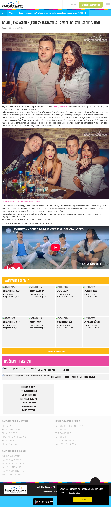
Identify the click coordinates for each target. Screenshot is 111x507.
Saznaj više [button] (74, 492)
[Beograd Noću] (15, 489)
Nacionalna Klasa (66, 444)
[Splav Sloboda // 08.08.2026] (35, 287)
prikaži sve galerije (55, 351)
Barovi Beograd (29, 406)
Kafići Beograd (28, 410)
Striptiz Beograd (28, 402)
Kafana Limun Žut (65, 321)
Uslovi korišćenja (43, 487)
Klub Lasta (61, 429)
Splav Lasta (62, 290)
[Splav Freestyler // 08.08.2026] (8, 287)
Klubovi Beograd (28, 387)
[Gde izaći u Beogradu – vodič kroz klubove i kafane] (26, 375)
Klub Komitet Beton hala (69, 426)
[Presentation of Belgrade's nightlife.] (13, 4)
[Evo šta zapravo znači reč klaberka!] (19, 368)
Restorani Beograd (28, 398)
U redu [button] (83, 499)
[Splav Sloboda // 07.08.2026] (89, 287)
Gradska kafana (11, 456)
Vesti (11, 13)
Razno (4, 28)
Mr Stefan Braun (65, 440)
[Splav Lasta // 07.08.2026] (35, 318)
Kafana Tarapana (11, 459)
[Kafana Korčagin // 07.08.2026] (89, 318)
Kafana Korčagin (92, 321)
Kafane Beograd (29, 394)
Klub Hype (61, 437)
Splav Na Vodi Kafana (14, 463)
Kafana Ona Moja (11, 467)
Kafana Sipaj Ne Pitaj (13, 470)
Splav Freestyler (11, 290)
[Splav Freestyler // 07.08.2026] (8, 318)
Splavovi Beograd (29, 391)
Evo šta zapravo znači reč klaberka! (53, 369)
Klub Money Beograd (14, 437)
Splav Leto (8, 440)
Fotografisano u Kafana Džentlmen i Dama (21, 201)
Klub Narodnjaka (11, 474)
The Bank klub (63, 433)
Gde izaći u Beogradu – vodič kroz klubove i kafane (74, 377)
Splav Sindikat (9, 444)
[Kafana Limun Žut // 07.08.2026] (62, 318)
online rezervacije (91, 4)
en (75, 4)
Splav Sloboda (37, 290)
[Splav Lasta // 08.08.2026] (62, 287)
